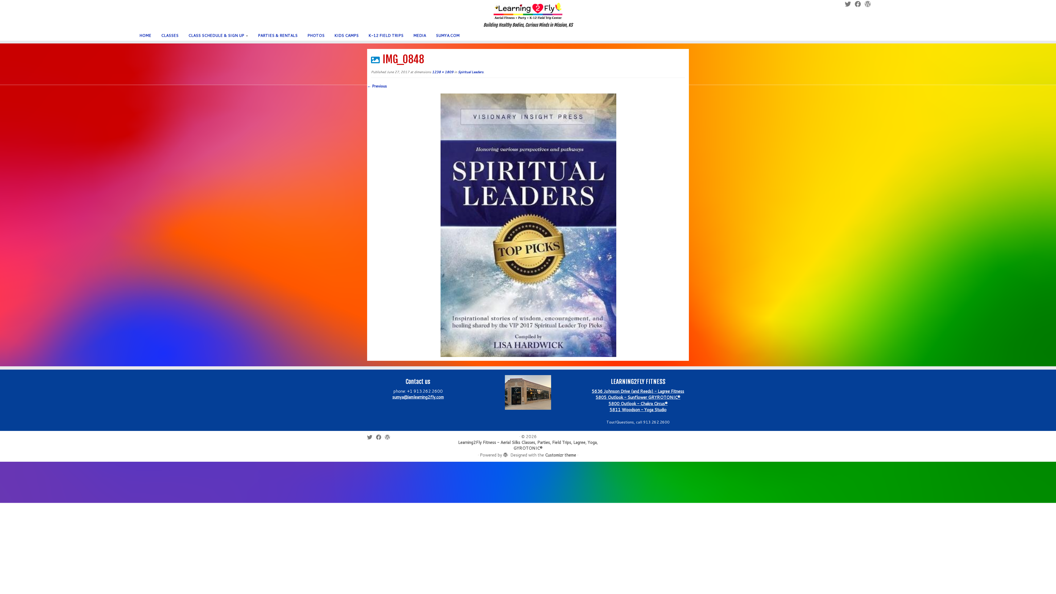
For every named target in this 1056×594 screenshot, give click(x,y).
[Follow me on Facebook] (380, 437)
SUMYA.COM (448, 35)
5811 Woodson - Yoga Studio (638, 410)
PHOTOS (315, 35)
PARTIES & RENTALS (278, 35)
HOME (145, 35)
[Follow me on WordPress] (389, 437)
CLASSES (169, 35)
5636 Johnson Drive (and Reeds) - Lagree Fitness (638, 391)
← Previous (377, 86)
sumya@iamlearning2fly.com (418, 397)
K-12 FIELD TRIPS (386, 35)
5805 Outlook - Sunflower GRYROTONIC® (638, 397)
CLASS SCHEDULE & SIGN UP (216, 35)
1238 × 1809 (442, 72)
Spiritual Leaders (470, 72)
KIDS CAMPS (346, 35)
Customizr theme (560, 455)
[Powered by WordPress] (505, 454)
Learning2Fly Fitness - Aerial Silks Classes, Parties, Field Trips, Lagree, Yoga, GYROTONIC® (528, 445)
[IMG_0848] (528, 224)
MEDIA (419, 35)
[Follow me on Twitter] (371, 437)
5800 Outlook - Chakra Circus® (638, 403)
